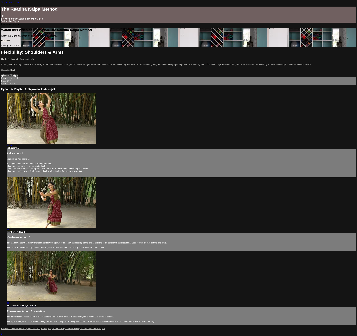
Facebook (5, 75)
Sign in (39, 19)
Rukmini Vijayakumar (24, 328)
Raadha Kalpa (7, 328)
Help (50, 328)
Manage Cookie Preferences (86, 328)
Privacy (62, 328)
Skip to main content (10, 2)
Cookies (70, 328)
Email (15, 75)
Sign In (16, 21)
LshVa (37, 328)
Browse (5, 19)
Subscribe (5, 40)
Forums (13, 19)
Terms (56, 328)
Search (21, 19)
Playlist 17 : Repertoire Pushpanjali (15, 59)
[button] (2, 16)
